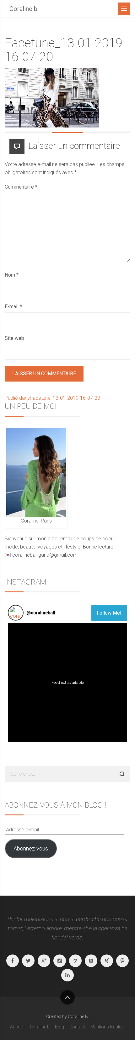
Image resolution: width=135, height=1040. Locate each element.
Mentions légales (107, 1026)
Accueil (17, 1026)
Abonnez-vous (31, 848)
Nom (12, 275)
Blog (59, 1026)
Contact (77, 1026)
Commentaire (21, 187)
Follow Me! (109, 613)
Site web (14, 338)
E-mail (13, 306)
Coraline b (23, 9)
